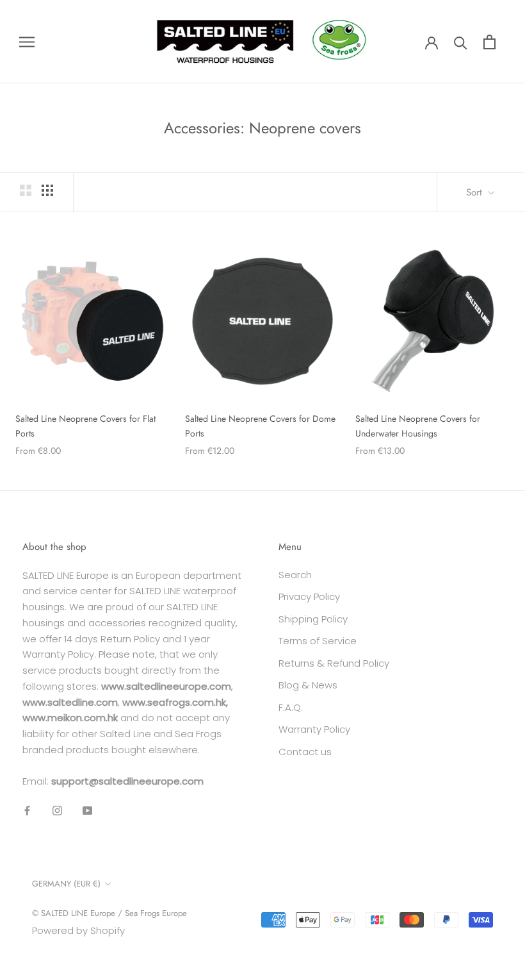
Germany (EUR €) (66, 884)
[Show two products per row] (25, 190)
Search (295, 574)
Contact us (305, 751)
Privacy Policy (309, 596)
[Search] (460, 42)
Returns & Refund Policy (334, 663)
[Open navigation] (27, 41)
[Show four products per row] (47, 190)
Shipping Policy (313, 619)
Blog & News (308, 685)
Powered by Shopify (78, 930)
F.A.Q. (291, 707)
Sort (475, 192)
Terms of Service (318, 640)
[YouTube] (87, 810)
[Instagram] (57, 810)
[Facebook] (27, 810)
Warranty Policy (314, 729)
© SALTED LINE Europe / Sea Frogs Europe (109, 913)
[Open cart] (489, 42)
